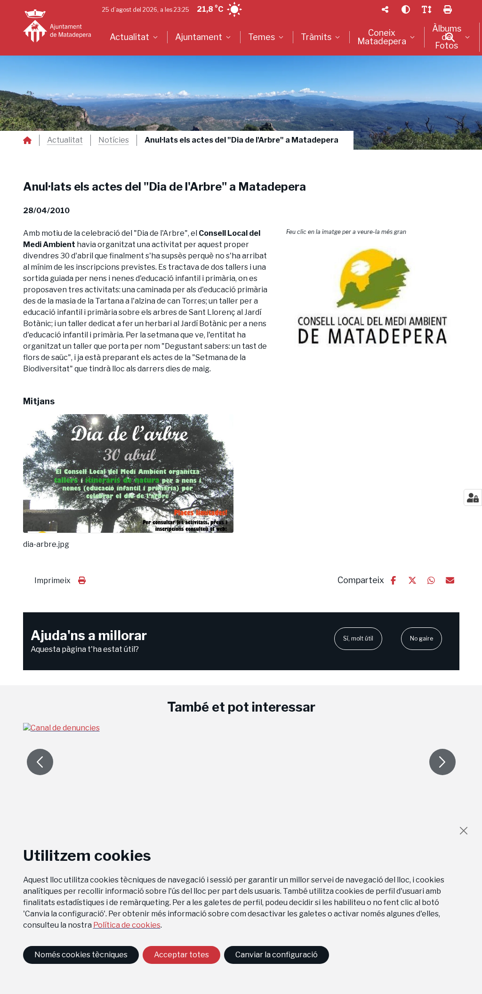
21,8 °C (210, 9)
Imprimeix (52, 580)
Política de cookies (127, 925)
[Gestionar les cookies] (473, 497)
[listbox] (135, 37)
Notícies (113, 140)
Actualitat (65, 140)
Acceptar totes (181, 954)
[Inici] (57, 25)
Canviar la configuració (276, 954)
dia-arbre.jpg (46, 544)
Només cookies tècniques (81, 954)
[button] (372, 299)
